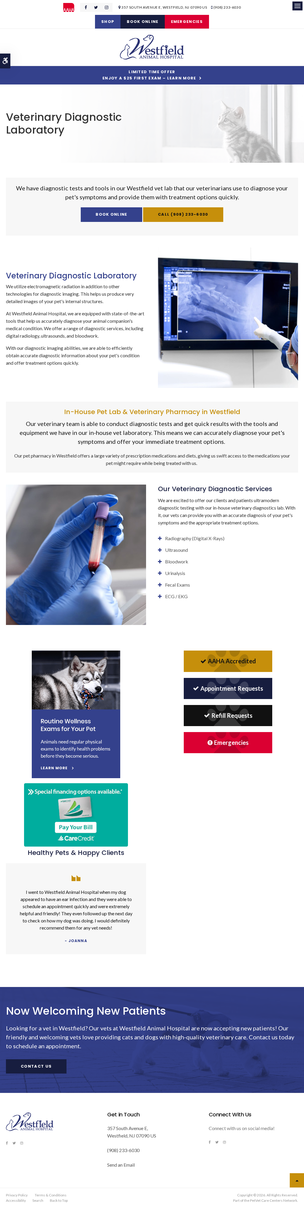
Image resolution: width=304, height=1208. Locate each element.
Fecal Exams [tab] (177, 584)
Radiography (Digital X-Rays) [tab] (194, 538)
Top (297, 1180)
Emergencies (187, 21)
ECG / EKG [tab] (176, 596)
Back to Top (59, 1200)
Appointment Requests (231, 688)
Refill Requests (231, 715)
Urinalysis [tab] (175, 573)
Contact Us (36, 1066)
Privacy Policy (17, 1195)
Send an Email (121, 1165)
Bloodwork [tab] (176, 561)
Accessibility (16, 1200)
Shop (107, 21)
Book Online (142, 21)
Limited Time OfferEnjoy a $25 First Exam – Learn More (149, 75)
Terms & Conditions (50, 1195)
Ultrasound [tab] (176, 550)
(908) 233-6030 (227, 7)
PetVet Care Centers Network (273, 1200)
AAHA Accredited (232, 661)
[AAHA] (71, 7)
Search (37, 1200)
